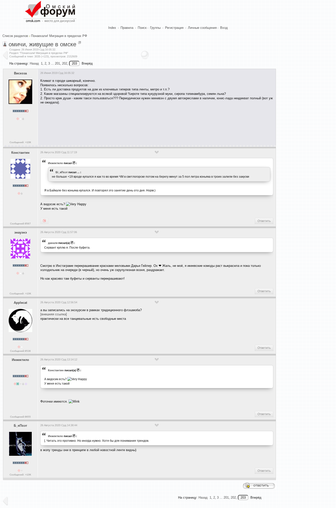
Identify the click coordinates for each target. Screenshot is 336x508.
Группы (155, 28)
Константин (20, 152)
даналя (53, 242)
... (78, 172)
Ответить (264, 221)
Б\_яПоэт (62, 172)
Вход (224, 28)
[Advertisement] (129, 123)
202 (64, 63)
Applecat (20, 303)
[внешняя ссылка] (53, 314)
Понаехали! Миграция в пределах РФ (59, 36)
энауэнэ (20, 232)
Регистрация (174, 28)
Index (112, 28)
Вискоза (20, 73)
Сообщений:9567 (20, 223)
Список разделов (15, 36)
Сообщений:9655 (20, 416)
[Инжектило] (44, 221)
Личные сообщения (202, 28)
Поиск (142, 28)
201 (57, 63)
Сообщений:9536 (20, 351)
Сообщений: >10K (20, 142)
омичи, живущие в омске (42, 44)
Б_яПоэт (20, 425)
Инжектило (55, 163)
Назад (34, 63)
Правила (127, 28)
